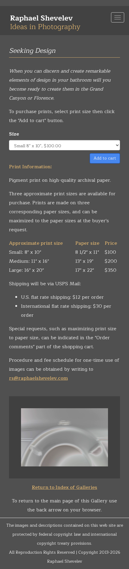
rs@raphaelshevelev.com (38, 378)
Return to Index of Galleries (64, 487)
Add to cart (105, 158)
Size (14, 134)
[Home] (45, 20)
